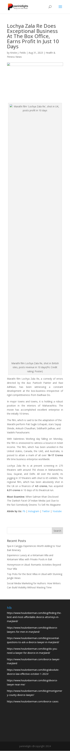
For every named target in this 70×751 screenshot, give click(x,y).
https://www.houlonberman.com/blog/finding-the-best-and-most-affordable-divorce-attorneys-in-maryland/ (34, 617)
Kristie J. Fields (18, 52)
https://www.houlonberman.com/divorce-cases (32, 701)
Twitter (46, 511)
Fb (24, 511)
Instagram (33, 511)
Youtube (57, 511)
